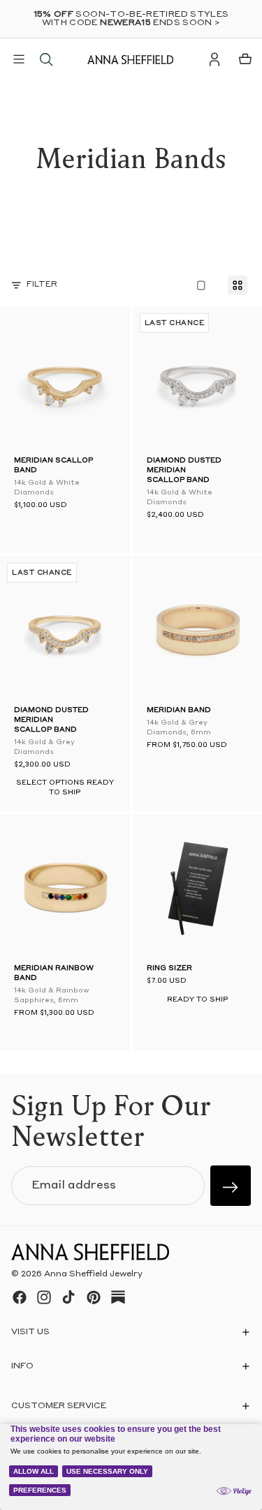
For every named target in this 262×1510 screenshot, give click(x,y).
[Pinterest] (93, 1297)
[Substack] (118, 1297)
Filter (42, 285)
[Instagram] (44, 1297)
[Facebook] (19, 1297)
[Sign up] (230, 1185)
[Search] (46, 59)
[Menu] (19, 59)
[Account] (214, 59)
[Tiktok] (68, 1297)
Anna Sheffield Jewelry (93, 1274)
